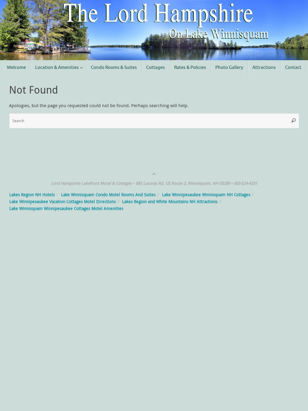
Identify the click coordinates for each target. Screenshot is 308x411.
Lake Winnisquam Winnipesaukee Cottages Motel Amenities (66, 208)
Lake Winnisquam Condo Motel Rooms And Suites (108, 194)
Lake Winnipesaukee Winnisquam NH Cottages (206, 194)
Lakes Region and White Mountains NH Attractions (169, 201)
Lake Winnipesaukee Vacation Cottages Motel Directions (62, 201)
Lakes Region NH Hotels (32, 194)
